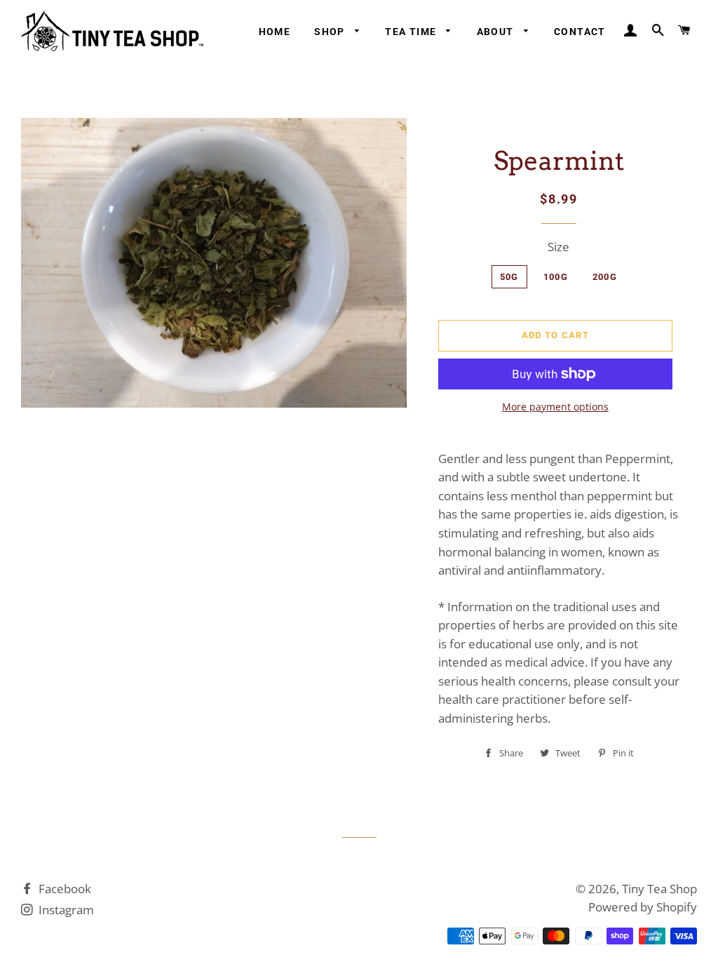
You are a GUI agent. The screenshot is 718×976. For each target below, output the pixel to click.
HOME (275, 31)
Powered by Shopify (642, 907)
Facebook (63, 889)
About (497, 31)
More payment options (555, 406)
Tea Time (412, 31)
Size (558, 247)
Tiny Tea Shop (659, 889)
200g (604, 277)
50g (509, 277)
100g (555, 277)
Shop (331, 31)
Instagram (65, 910)
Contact (580, 31)
